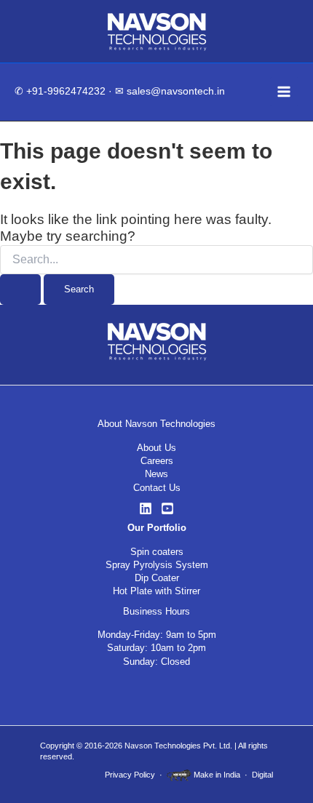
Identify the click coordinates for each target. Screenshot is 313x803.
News (156, 473)
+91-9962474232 (66, 91)
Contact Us (157, 487)
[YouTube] (167, 508)
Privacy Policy (130, 774)
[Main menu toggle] (284, 91)
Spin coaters (156, 551)
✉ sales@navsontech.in (170, 91)
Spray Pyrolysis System (157, 564)
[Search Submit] (20, 289)
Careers (156, 460)
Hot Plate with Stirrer (156, 591)
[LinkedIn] (145, 508)
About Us (156, 447)
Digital (262, 774)
